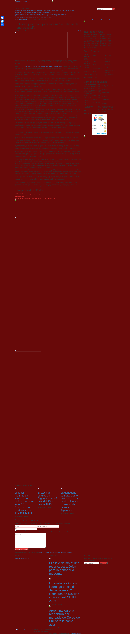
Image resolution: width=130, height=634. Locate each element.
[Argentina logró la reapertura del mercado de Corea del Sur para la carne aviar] (49, 606)
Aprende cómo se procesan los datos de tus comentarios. (55, 552)
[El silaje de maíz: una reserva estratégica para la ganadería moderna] (49, 558)
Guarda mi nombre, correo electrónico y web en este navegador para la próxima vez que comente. (45, 531)
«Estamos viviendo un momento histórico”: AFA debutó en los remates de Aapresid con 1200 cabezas (43, 16)
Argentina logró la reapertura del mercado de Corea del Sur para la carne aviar (65, 617)
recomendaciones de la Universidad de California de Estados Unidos (43, 66)
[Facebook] (2, 17)
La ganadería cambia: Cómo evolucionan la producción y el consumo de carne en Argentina (40, 14)
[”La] (61, 488)
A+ (79, 31)
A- (77, 31)
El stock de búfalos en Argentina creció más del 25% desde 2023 (33, 12)
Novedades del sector (21, 19)
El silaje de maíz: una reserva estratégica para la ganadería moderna (64, 568)
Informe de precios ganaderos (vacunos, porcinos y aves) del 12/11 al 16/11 (36, 197)
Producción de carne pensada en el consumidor (28, 194)
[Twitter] (2, 21)
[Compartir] (2, 24)
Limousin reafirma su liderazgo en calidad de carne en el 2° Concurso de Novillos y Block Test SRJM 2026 (44, 11)
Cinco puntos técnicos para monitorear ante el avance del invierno (33, 18)
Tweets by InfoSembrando (22, 558)
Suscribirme (103, 563)
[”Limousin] (15, 488)
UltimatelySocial (76, 633)
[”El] (38, 488)
